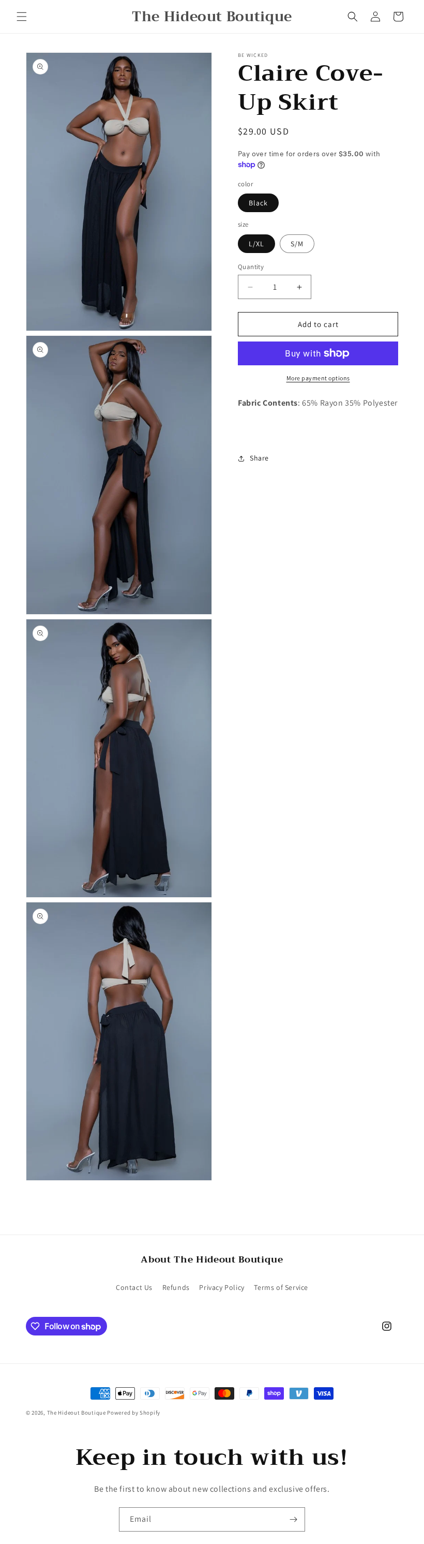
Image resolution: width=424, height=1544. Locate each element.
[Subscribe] (293, 1519)
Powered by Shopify (133, 1412)
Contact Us (134, 1287)
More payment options (318, 378)
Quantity (251, 266)
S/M (297, 243)
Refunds (176, 1287)
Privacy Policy (221, 1287)
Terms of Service (281, 1287)
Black (258, 202)
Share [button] (259, 458)
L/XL (256, 243)
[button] (21, 16)
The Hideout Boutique (77, 1412)
